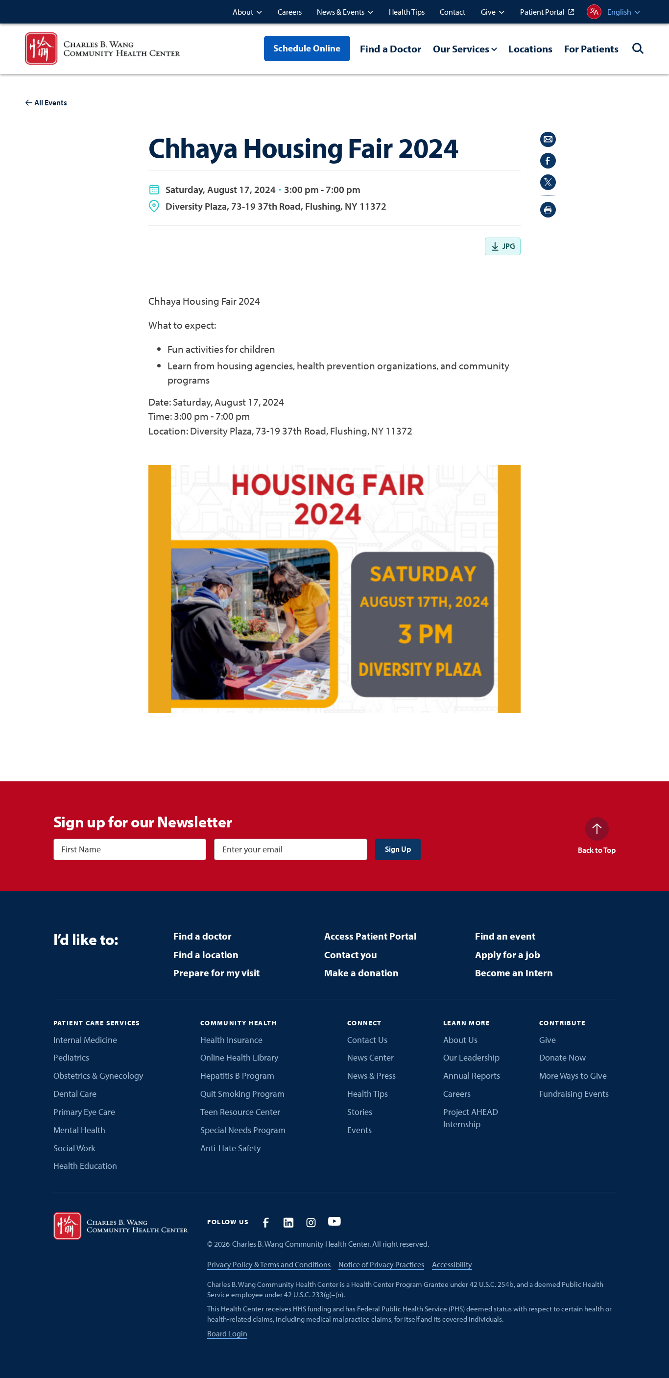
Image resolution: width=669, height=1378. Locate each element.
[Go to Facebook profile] (265, 1222)
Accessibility (452, 1264)
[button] (247, 12)
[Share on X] (548, 182)
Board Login (227, 1333)
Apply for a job (507, 954)
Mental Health (79, 1130)
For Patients (591, 48)
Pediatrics (71, 1057)
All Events (50, 102)
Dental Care (74, 1093)
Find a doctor (202, 936)
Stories (359, 1111)
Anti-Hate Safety (230, 1148)
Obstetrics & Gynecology (98, 1075)
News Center (370, 1057)
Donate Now (562, 1057)
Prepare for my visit (216, 973)
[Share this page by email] (548, 139)
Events (359, 1130)
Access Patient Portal (370, 936)
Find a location (206, 954)
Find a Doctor (390, 48)
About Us (460, 1039)
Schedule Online (306, 48)
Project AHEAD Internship (470, 1118)
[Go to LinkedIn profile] (288, 1222)
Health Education (85, 1165)
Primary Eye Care (84, 1111)
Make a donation (361, 973)
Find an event (505, 936)
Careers (457, 1093)
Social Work (74, 1148)
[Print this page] (548, 210)
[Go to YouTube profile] (334, 1222)
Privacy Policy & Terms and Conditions (269, 1264)
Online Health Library (239, 1057)
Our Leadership (471, 1057)
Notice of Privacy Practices (381, 1264)
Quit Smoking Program (242, 1093)
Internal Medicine (85, 1039)
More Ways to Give (573, 1075)
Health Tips (367, 1093)
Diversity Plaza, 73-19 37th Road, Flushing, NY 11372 (276, 206)
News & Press (371, 1075)
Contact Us (367, 1039)
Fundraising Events (574, 1093)
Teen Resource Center (240, 1111)
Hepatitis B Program (237, 1075)
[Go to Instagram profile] (311, 1222)
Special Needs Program (243, 1130)
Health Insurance (231, 1039)
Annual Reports (471, 1075)
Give (547, 1039)
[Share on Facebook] (548, 161)
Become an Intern (514, 973)
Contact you (350, 954)
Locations (530, 48)
